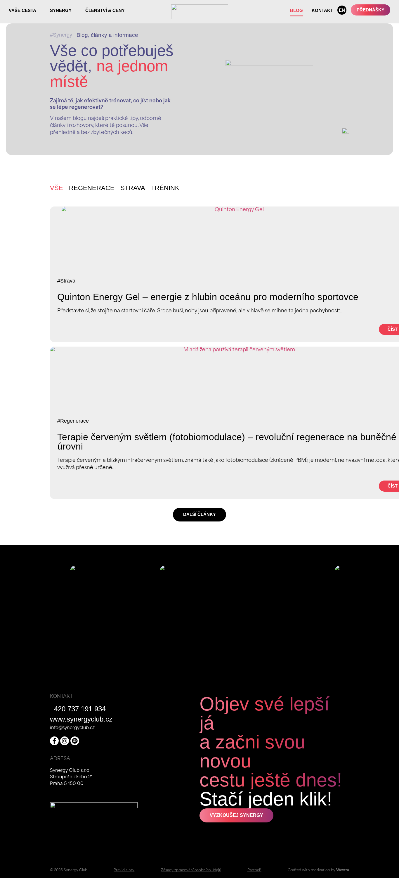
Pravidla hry (124, 870)
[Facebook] (54, 740)
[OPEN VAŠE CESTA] (39, 10)
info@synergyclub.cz (72, 728)
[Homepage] (199, 11)
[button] (199, 514)
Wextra (342, 870)
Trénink (165, 188)
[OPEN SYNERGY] (75, 10)
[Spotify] (74, 740)
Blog (296, 10)
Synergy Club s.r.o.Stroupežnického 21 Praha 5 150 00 (71, 777)
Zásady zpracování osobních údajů (191, 870)
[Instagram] (64, 740)
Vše (56, 188)
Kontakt (322, 10)
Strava (132, 188)
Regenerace (92, 188)
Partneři (254, 870)
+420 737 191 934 (78, 709)
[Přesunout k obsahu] (345, 134)
